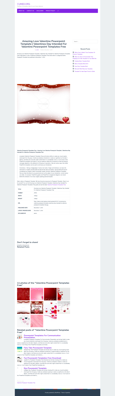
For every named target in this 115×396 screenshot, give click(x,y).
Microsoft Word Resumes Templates (84, 69)
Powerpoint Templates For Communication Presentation (42, 336)
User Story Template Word (81, 66)
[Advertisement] (57, 26)
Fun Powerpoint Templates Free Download (42, 358)
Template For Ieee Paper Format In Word (85, 71)
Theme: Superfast (65, 392)
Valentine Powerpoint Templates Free (57, 184)
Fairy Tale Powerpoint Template (38, 348)
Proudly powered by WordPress (52, 392)
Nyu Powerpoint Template (35, 368)
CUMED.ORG (23, 4)
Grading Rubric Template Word (82, 61)
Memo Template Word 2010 (81, 63)
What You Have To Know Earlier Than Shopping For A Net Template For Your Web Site (84, 57)
